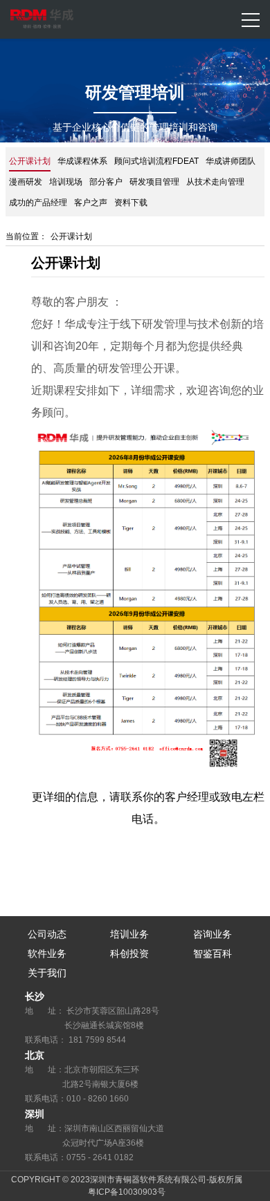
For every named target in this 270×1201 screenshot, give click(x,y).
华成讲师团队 (230, 161)
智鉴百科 (212, 953)
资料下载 (130, 202)
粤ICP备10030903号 (126, 1192)
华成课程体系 (82, 161)
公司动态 (47, 934)
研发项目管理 (154, 182)
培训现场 (65, 182)
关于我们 (47, 972)
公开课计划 (30, 161)
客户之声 (90, 202)
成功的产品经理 (38, 202)
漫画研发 (25, 182)
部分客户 (106, 182)
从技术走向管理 (215, 182)
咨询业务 (212, 934)
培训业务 (129, 934)
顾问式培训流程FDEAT (156, 161)
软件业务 (47, 953)
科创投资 (129, 953)
